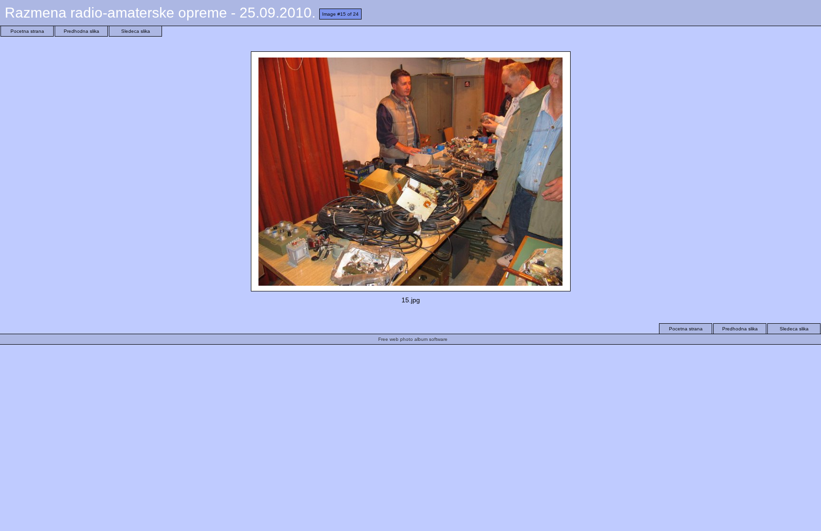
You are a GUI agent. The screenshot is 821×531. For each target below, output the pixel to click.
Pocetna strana (27, 31)
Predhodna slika (81, 31)
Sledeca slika (135, 31)
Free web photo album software (413, 339)
